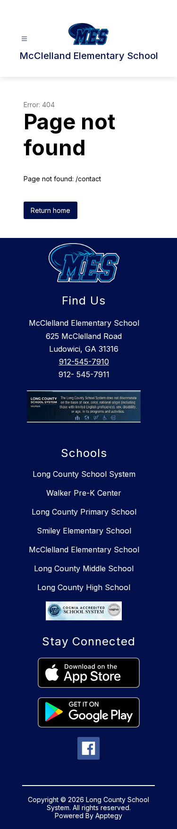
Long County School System (84, 474)
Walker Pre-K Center (83, 493)
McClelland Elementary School (84, 549)
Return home (50, 210)
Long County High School (83, 587)
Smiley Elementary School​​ (84, 530)
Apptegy (108, 816)
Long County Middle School (84, 568)
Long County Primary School (84, 511)
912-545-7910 (84, 361)
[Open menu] (24, 39)
